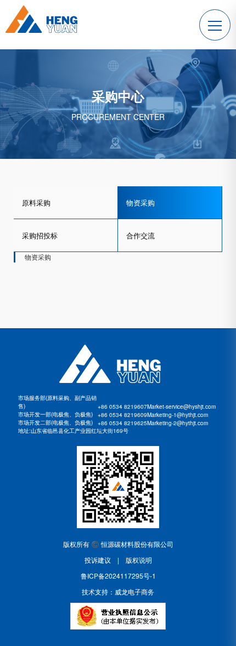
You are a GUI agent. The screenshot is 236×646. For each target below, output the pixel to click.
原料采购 (36, 202)
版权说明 (135, 559)
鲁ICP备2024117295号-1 (118, 575)
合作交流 (140, 235)
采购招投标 (40, 235)
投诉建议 (101, 559)
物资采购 (140, 202)
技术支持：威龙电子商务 (118, 591)
